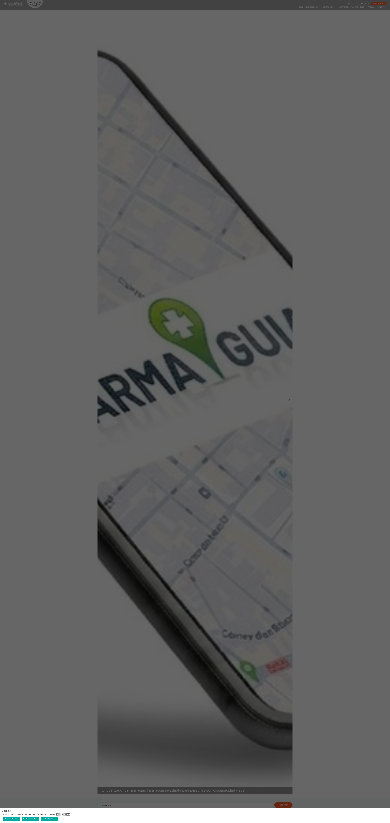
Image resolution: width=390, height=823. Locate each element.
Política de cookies (63, 814)
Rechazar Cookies (30, 819)
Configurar (49, 819)
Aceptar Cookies (11, 819)
